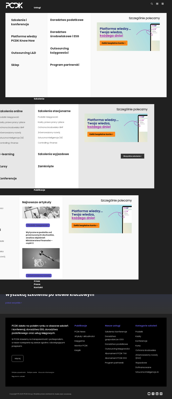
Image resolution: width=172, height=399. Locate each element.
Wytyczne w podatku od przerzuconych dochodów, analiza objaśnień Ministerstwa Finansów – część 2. (40, 238)
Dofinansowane (143, 367)
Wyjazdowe (141, 362)
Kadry (138, 336)
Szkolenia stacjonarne (54, 111)
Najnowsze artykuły (36, 202)
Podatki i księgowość (48, 117)
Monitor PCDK (81, 345)
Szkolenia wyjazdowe (53, 154)
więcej (18, 358)
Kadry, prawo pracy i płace (51, 122)
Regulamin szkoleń (18, 376)
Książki (78, 350)
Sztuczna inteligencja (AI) (50, 137)
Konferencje (141, 341)
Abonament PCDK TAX (116, 353)
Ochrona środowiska (145, 350)
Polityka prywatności (19, 372)
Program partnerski (64, 65)
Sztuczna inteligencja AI (147, 372)
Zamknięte (46, 166)
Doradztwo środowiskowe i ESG (64, 34)
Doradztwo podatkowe (66, 20)
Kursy (138, 345)
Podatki (139, 331)
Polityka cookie (32, 372)
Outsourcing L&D (23, 53)
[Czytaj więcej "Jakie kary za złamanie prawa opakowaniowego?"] (41, 258)
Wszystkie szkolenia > (132, 156)
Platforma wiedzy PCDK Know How (24, 38)
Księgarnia (80, 341)
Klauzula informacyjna (46, 372)
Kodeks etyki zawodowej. (63, 394)
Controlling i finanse (47, 142)
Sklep (15, 65)
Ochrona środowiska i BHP (50, 127)
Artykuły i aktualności (85, 336)
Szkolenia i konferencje (116, 331)
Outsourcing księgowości (117, 348)
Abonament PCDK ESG (116, 358)
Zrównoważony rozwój (49, 132)
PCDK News (80, 331)
